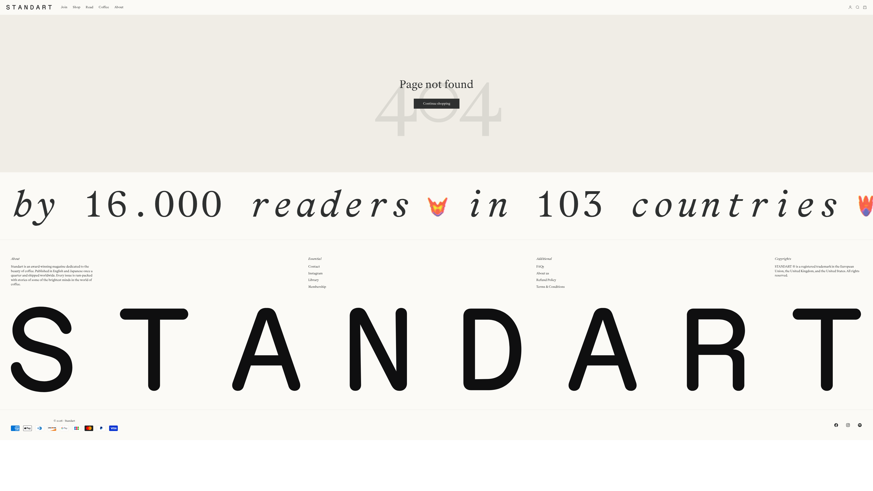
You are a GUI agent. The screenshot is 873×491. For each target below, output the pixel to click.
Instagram (315, 273)
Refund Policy (546, 280)
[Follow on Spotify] (860, 425)
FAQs (540, 266)
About (118, 7)
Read (89, 7)
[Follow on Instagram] (848, 425)
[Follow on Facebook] (836, 425)
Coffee (104, 7)
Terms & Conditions (550, 286)
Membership (317, 286)
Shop (76, 7)
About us (542, 273)
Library (313, 280)
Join (64, 7)
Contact (314, 266)
